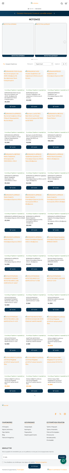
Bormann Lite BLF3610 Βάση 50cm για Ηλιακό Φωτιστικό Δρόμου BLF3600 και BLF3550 (34, 137)
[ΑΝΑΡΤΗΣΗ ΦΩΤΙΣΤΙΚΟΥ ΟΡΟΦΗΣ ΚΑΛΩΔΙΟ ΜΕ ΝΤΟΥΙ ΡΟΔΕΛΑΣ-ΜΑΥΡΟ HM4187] (34, 325)
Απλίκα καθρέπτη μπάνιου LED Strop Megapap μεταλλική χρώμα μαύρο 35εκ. (55, 340)
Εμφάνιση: (57, 64)
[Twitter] (60, 414)
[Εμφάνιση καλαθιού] (66, 3)
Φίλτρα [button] (35, 466)
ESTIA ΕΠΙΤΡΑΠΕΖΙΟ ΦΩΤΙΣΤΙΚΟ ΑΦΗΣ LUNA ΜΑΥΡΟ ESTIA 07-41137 (11, 339)
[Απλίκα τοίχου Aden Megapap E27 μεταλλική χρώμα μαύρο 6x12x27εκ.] (56, 365)
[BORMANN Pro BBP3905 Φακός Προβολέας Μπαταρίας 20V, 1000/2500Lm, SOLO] (13, 162)
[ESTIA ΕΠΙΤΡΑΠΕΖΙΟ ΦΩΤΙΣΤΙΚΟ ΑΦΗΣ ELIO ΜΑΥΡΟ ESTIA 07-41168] (34, 284)
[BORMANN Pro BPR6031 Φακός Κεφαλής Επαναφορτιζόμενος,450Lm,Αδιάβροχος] (13, 203)
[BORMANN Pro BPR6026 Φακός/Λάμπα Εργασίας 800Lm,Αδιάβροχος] (56, 162)
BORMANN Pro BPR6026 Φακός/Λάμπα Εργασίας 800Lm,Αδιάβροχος (55, 177)
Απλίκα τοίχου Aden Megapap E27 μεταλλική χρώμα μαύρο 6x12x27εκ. (55, 380)
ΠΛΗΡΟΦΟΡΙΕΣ (7, 422)
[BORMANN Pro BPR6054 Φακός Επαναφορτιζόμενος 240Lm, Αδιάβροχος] (34, 245)
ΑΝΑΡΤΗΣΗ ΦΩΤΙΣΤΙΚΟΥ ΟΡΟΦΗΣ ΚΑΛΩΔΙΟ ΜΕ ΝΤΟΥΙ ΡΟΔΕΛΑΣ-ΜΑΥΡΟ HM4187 (34, 339)
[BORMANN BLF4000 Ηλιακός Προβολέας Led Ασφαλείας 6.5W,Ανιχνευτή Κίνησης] (34, 79)
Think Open (20, 470)
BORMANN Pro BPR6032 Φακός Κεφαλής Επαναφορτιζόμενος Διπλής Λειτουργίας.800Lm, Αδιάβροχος (34, 220)
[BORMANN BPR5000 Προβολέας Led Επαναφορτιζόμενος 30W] (56, 79)
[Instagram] (65, 414)
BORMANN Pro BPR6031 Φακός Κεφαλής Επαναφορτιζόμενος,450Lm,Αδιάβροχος (16, 217)
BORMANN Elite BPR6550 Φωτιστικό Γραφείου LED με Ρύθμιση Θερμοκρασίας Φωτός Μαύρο (13, 137)
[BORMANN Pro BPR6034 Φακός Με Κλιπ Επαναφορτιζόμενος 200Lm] (13, 245)
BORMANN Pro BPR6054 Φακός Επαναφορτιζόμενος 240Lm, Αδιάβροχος (34, 260)
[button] (15, 13)
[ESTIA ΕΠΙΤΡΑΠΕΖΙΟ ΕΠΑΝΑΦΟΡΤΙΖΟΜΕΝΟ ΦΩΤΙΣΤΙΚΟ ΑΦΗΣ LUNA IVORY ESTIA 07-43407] (13, 284)
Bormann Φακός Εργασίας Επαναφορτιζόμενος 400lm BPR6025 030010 (56, 260)
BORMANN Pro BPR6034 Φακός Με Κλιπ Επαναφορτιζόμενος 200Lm (13, 260)
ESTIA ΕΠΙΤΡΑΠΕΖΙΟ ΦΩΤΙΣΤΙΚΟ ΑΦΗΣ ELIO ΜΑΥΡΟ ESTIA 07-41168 (32, 299)
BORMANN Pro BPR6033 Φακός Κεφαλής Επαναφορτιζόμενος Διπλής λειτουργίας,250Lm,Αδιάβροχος (57, 219)
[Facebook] (56, 414)
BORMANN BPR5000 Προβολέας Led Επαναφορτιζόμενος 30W (55, 94)
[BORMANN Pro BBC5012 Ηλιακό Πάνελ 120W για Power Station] (56, 121)
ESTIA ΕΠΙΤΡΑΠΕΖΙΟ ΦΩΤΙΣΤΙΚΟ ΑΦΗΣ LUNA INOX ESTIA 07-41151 (56, 299)
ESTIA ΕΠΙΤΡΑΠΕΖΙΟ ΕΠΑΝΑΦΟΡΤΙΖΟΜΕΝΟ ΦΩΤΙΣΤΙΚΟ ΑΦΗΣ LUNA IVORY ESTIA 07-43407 (11, 300)
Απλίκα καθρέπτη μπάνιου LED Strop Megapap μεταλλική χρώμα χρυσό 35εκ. (12, 381)
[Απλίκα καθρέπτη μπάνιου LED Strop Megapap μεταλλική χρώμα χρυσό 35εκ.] (13, 365)
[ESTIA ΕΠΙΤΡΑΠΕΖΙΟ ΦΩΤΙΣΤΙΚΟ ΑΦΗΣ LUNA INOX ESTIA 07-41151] (56, 284)
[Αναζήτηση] (62, 3)
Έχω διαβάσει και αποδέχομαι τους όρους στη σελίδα (25, 462)
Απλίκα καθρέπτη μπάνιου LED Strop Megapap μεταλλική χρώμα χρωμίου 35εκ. (33, 381)
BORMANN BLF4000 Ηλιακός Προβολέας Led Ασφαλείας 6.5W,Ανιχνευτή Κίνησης (34, 95)
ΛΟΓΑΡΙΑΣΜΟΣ (29, 422)
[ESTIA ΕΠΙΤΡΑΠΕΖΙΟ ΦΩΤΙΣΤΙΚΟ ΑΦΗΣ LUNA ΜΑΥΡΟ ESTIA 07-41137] (13, 325)
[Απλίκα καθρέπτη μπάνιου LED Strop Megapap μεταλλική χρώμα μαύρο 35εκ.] (56, 325)
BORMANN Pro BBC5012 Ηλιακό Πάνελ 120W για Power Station (55, 136)
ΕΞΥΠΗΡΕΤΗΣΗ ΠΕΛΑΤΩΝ (55, 422)
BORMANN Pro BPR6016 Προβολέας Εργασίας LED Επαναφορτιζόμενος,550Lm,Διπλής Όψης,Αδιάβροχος (36, 178)
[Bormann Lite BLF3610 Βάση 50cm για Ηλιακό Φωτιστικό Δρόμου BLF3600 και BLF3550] (34, 121)
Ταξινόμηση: (30, 64)
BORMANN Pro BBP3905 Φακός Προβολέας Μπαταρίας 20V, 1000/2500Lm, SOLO (12, 178)
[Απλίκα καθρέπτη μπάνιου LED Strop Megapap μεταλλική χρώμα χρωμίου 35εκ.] (34, 365)
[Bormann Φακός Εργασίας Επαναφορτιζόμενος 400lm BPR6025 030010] (56, 245)
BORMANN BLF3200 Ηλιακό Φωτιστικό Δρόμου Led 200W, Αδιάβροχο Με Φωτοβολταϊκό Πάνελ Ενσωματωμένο (13, 96)
